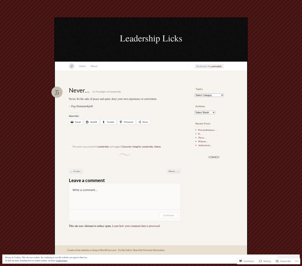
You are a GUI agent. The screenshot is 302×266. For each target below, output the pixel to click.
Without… (203, 141)
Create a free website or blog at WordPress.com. (92, 250)
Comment (168, 215)
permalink (216, 66)
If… (200, 133)
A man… (75, 171)
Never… (174, 171)
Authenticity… (205, 145)
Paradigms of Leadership (108, 91)
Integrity (136, 146)
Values (157, 146)
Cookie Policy (61, 260)
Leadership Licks (151, 38)
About (94, 66)
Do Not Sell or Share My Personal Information (141, 250)
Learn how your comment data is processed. (136, 226)
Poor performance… (207, 129)
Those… (202, 137)
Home (82, 66)
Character (126, 146)
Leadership (103, 146)
